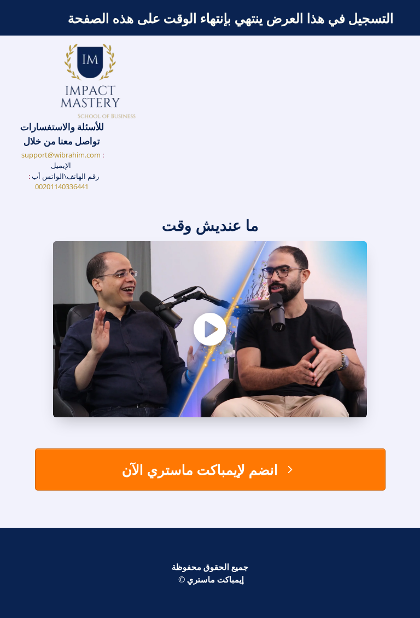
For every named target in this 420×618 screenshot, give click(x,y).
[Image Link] (98, 82)
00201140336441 (62, 186)
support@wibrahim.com (61, 155)
